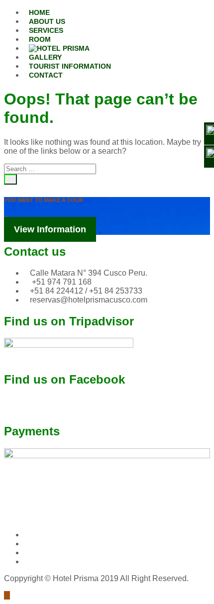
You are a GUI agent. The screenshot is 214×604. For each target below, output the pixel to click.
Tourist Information (70, 66)
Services (46, 30)
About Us (47, 21)
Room (40, 39)
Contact (46, 75)
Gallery (45, 57)
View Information (50, 229)
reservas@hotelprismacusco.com (88, 300)
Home (39, 12)
